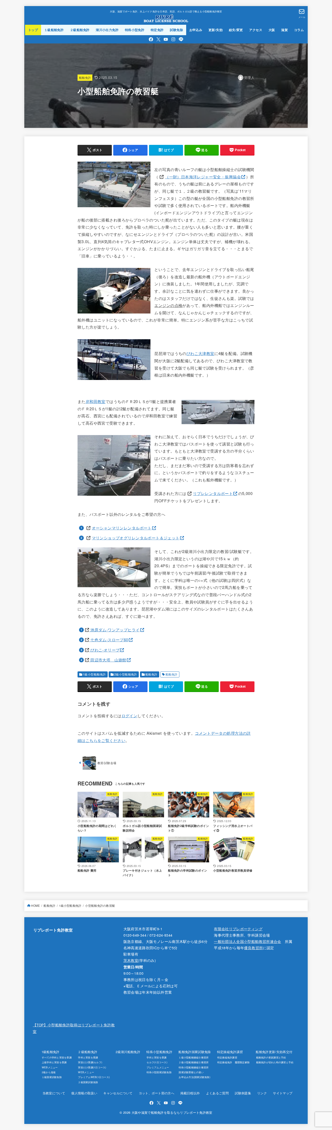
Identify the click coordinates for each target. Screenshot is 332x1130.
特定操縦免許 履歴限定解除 (233, 1062)
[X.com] (158, 39)
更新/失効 (216, 30)
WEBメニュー (50, 1067)
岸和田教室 (95, 401)
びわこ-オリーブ (104, 650)
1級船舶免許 (51, 1051)
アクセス (255, 30)
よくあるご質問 (217, 1093)
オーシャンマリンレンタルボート (122, 528)
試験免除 (176, 30)
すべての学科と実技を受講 (57, 1057)
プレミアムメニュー (158, 1067)
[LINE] (181, 39)
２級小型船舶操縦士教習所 (194, 1062)
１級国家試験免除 (52, 1077)
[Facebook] (151, 39)
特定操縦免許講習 (230, 1051)
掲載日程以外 (190, 1093)
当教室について (54, 1093)
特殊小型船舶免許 (159, 1051)
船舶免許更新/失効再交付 (274, 1051)
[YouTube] (166, 39)
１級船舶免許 (54, 30)
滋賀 (284, 30)
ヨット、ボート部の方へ (156, 1093)
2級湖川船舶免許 (128, 1051)
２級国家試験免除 (88, 1082)
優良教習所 (253, 947)
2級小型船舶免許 (125, 674)
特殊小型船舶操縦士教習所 (194, 1067)
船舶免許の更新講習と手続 (271, 1057)
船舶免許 (85, 77)
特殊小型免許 (134, 30)
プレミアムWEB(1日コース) (94, 1077)
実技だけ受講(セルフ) (90, 1062)
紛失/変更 (236, 30)
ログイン (130, 715)
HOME (35, 905)
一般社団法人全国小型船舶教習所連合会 (247, 941)
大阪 (272, 30)
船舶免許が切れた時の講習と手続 (274, 1062)
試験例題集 (243, 1093)
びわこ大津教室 (200, 353)
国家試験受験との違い (191, 1072)
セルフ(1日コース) (157, 1062)
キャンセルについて (117, 1093)
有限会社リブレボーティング (238, 928)
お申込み (195, 30)
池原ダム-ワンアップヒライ (114, 630)
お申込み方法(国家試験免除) (194, 1077)
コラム (299, 30)
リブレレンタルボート (213, 493)
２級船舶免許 (79, 30)
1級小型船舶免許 (94, 674)
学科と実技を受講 (88, 1057)
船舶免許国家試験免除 (194, 1051)
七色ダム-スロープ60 (108, 640)
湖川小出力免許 (107, 30)
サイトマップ (282, 1093)
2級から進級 (49, 1072)
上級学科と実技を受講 (54, 1062)
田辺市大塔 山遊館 (107, 660)
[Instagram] (173, 39)
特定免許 (157, 30)
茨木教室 (130, 960)
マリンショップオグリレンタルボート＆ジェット (136, 538)
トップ (33, 30)
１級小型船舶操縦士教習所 (194, 1057)
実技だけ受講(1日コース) (92, 1067)
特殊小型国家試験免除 (159, 1072)
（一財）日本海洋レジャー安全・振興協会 (203, 177)
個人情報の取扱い (84, 1093)
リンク (262, 1093)
